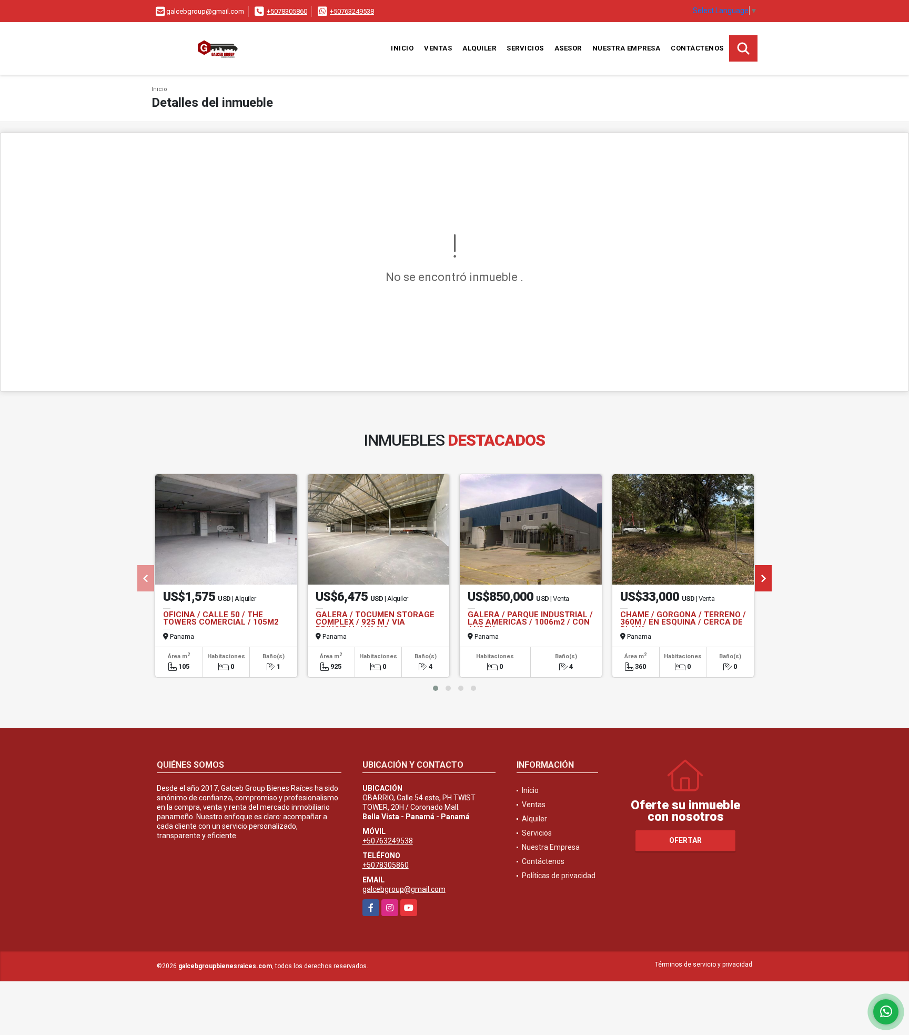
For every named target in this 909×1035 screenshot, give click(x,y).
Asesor (568, 48)
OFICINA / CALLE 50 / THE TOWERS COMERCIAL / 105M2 (221, 618)
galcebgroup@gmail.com (404, 889)
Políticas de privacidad (558, 875)
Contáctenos (697, 48)
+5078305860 (287, 11)
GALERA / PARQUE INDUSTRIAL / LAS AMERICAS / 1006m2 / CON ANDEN (530, 622)
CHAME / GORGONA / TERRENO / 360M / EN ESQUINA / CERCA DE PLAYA (683, 622)
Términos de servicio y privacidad (703, 964)
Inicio (402, 48)
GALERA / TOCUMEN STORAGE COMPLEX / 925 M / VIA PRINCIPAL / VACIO (375, 622)
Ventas (438, 48)
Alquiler (479, 48)
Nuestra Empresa (626, 48)
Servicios (525, 48)
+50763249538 (352, 11)
